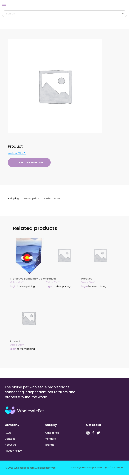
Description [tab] (31, 198)
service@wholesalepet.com (86, 467)
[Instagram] (88, 433)
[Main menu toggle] (4, 4)
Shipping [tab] (13, 198)
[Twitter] (98, 433)
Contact (10, 439)
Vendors (50, 439)
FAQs (8, 433)
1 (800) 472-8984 (113, 467)
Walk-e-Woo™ (17, 153)
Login (13, 286)
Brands (49, 445)
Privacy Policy (13, 451)
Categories (52, 433)
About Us (10, 445)
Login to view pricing (29, 162)
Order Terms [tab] (52, 198)
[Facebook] (93, 433)
